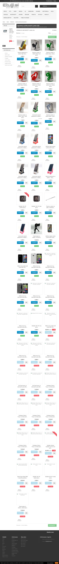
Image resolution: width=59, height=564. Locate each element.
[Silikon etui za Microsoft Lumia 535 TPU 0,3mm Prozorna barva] (50, 318)
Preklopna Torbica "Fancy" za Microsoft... (50, 386)
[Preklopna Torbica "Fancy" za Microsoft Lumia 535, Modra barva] (36, 408)
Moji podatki (23, 544)
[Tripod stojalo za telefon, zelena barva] (22, 499)
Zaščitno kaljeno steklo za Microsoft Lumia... (50, 237)
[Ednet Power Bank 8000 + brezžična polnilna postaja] (22, 469)
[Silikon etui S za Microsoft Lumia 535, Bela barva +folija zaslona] (36, 258)
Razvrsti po (18, 33)
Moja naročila (23, 538)
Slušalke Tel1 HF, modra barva (50, 477)
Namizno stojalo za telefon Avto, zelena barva (50, 85)
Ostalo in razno (5, 556)
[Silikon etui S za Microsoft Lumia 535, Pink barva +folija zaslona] (22, 348)
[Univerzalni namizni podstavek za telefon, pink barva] (22, 228)
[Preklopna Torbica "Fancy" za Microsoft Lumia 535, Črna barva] (50, 378)
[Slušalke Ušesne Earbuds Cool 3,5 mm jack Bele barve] (50, 437)
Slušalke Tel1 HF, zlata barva (36, 207)
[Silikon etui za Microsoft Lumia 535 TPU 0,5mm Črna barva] (22, 258)
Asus (52, 11)
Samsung (31, 11)
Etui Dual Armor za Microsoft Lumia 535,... (22, 386)
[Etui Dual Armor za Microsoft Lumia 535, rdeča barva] (22, 378)
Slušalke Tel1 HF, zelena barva (36, 477)
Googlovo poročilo (8, 63)
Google (6, 14)
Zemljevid (13, 555)
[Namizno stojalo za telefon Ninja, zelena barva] (50, 45)
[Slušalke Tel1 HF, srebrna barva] (22, 198)
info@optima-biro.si (49, 541)
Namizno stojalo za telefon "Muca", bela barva (22, 116)
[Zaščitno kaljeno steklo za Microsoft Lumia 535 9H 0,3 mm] (50, 228)
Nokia (20, 11)
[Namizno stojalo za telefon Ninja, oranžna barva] (22, 76)
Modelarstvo (7, 17)
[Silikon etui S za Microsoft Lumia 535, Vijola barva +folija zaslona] (50, 258)
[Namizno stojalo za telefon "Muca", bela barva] (22, 107)
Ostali (3, 550)
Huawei (38, 11)
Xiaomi (21, 14)
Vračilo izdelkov (14, 548)
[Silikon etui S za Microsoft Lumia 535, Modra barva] (50, 348)
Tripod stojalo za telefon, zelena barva (22, 507)
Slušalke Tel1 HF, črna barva (36, 326)
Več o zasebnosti (50, 562)
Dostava (6, 53)
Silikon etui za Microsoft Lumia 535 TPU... (22, 266)
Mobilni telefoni (5, 555)
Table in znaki (25, 17)
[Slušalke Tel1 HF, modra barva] (50, 469)
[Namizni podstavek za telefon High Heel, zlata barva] (22, 45)
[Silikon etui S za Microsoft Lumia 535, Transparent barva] (22, 318)
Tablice (33, 14)
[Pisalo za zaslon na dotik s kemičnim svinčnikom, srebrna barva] (50, 198)
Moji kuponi (23, 546)
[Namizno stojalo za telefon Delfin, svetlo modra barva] (50, 107)
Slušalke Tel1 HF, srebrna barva (22, 207)
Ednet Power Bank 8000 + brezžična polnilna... (22, 477)
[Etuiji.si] (10, 5)
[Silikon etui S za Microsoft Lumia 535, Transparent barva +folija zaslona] (22, 288)
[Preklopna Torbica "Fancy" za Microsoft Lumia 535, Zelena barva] (22, 437)
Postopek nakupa (8, 61)
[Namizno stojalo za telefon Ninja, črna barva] (36, 45)
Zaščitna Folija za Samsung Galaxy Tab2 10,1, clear (11, 30)
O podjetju (6, 58)
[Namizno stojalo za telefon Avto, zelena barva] (50, 76)
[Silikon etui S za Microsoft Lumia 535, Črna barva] (36, 288)
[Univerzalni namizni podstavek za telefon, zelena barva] (36, 107)
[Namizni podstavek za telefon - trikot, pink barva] (50, 168)
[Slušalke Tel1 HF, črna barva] (36, 318)
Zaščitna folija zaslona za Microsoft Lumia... (50, 147)
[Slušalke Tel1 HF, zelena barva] (36, 469)
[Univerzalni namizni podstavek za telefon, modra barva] (22, 138)
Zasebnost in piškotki (8, 56)
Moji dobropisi (23, 541)
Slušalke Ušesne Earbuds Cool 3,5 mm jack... (50, 447)
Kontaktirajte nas (15, 540)
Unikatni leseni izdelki (8, 65)
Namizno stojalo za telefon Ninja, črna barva (36, 54)
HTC (10, 11)
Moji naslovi (23, 543)
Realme (27, 14)
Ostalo (40, 14)
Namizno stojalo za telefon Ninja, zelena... (50, 53)
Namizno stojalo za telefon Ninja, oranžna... (22, 84)
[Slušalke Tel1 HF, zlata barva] (36, 198)
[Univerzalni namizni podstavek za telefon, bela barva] (36, 168)
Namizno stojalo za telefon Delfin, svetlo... (50, 115)
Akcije (5, 25)
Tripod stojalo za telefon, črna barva (36, 237)
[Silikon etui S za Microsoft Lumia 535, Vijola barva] (50, 288)
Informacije (7, 50)
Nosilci (47, 14)
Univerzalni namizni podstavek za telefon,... (36, 115)
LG (25, 11)
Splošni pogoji (7, 54)
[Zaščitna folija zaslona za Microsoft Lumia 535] (50, 138)
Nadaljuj (56, 562)
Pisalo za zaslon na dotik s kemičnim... (50, 207)
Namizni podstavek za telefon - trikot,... (50, 177)
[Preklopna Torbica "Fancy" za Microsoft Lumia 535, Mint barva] (36, 437)
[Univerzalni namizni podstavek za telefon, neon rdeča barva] (36, 138)
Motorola (46, 11)
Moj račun (23, 537)
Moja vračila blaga (24, 540)
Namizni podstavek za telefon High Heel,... (22, 53)
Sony (15, 11)
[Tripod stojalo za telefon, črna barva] (36, 228)
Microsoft (13, 14)
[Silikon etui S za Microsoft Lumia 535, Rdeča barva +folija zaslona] (36, 348)
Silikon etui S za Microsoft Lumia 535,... (36, 266)
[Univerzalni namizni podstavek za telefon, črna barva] (22, 168)
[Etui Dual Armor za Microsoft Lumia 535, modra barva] (36, 378)
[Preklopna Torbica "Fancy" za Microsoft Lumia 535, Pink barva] (22, 408)
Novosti (13, 538)
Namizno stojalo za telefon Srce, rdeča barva (36, 85)
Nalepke (16, 17)
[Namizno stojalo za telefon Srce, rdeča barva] (36, 76)
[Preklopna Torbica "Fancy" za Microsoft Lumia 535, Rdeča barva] (50, 408)
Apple (5, 11)
